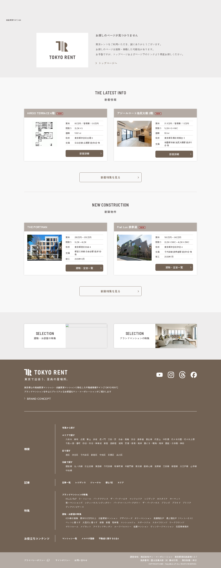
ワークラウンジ (176, 522)
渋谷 (133, 439)
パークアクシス (100, 498)
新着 (108, 522)
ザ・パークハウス (151, 502)
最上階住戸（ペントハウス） (180, 518)
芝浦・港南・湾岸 (133, 443)
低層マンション (140, 526)
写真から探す (68, 427)
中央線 (69, 470)
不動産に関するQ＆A (109, 538)
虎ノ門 (102, 439)
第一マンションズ (74, 502)
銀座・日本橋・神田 (174, 443)
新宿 (106, 443)
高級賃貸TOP (11, 20)
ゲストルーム (72, 526)
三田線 (166, 466)
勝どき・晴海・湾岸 (153, 443)
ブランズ (165, 502)
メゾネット (85, 526)
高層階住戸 (159, 518)
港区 (68, 454)
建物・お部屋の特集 (71, 514)
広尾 (82, 439)
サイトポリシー (62, 560)
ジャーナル (95, 482)
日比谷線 (89, 466)
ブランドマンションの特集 (75, 494)
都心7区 (109, 482)
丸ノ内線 (78, 466)
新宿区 (94, 454)
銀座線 (69, 466)
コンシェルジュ (128, 522)
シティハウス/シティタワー (98, 502)
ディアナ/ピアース (75, 506)
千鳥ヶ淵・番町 (73, 443)
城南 (121, 443)
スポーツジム (144, 522)
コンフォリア (135, 498)
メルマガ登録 (87, 538)
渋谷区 (75, 454)
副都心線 (148, 466)
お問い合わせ (80, 560)
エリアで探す (68, 435)
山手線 (193, 466)
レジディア (149, 498)
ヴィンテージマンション (162, 526)
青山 (89, 439)
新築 (102, 522)
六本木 (69, 439)
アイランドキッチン (102, 526)
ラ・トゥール (85, 498)
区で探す (66, 450)
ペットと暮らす (73, 522)
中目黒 (166, 439)
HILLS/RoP (71, 498)
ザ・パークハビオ (118, 498)
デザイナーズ (126, 518)
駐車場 (115, 522)
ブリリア (187, 502)
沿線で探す (67, 462)
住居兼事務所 (182, 526)
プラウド (176, 502)
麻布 (76, 439)
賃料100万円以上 (88, 518)
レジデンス (80, 482)
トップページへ (108, 63)
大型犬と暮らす (90, 522)
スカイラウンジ (159, 522)
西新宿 (113, 443)
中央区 (102, 454)
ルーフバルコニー (122, 526)
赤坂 (95, 439)
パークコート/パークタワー (127, 502)
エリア (121, 482)
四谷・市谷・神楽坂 (92, 443)
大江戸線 (184, 466)
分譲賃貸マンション (108, 518)
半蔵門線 (129, 466)
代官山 (157, 439)
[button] (118, 134)
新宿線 (174, 466)
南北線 (138, 466)
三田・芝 (112, 439)
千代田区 (84, 454)
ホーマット (175, 498)
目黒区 (111, 454)
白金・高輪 (123, 439)
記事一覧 (66, 482)
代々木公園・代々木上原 (183, 439)
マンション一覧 (69, 538)
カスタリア (162, 498)
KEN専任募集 (72, 518)
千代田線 (108, 466)
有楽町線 (118, 466)
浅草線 (158, 466)
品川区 (119, 454)
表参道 (140, 439)
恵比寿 (149, 439)
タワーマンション (143, 518)
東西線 (98, 466)
